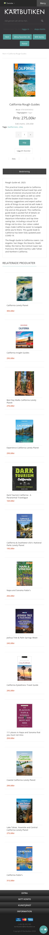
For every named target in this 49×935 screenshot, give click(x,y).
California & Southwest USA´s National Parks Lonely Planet (24, 544)
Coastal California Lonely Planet (21, 780)
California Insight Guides (18, 352)
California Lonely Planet (17, 305)
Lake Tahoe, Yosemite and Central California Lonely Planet (22, 828)
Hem (4, 54)
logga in (25, 29)
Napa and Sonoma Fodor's (19, 590)
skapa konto (39, 29)
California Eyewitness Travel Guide (22, 685)
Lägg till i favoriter (23, 151)
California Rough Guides (17, 54)
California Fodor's (15, 875)
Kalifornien (13, 127)
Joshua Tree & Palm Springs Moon (22, 637)
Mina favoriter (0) (22, 37)
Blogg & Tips (12, 9)
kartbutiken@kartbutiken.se (24, 926)
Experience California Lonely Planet (23, 447)
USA (21, 127)
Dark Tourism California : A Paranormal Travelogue (19, 496)
